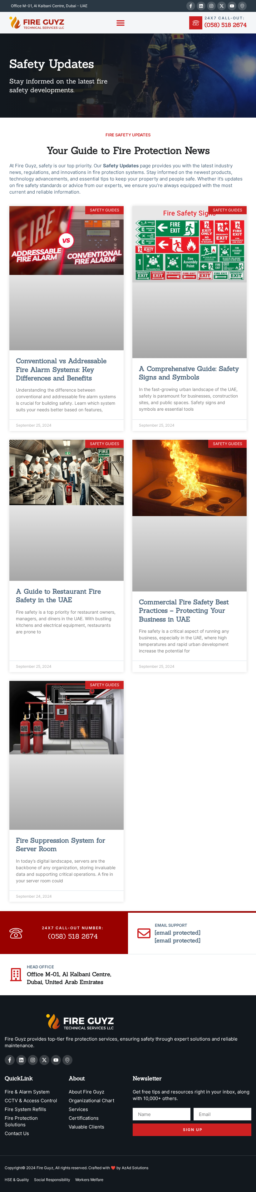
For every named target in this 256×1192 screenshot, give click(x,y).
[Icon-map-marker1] (242, 6)
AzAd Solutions (135, 1167)
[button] (120, 22)
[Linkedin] (201, 6)
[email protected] (177, 932)
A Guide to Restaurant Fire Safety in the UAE (58, 595)
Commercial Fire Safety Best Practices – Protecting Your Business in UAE (184, 610)
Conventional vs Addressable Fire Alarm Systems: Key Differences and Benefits (61, 369)
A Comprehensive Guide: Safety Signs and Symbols (189, 372)
